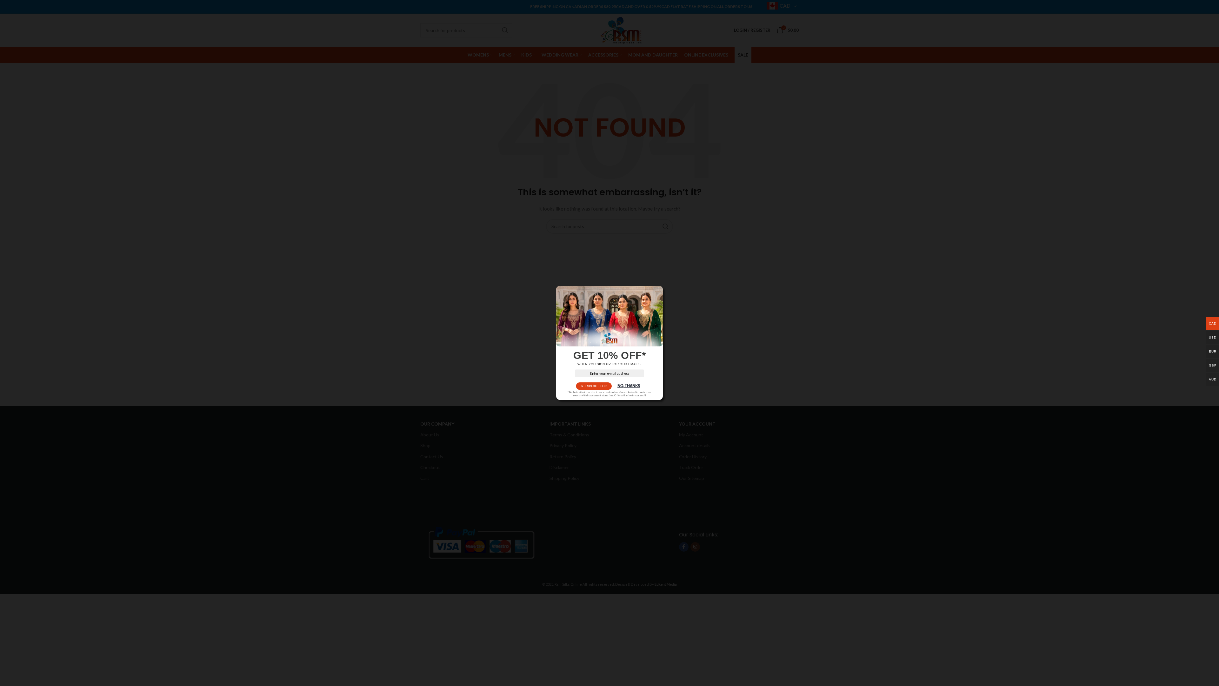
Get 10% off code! (594, 386)
